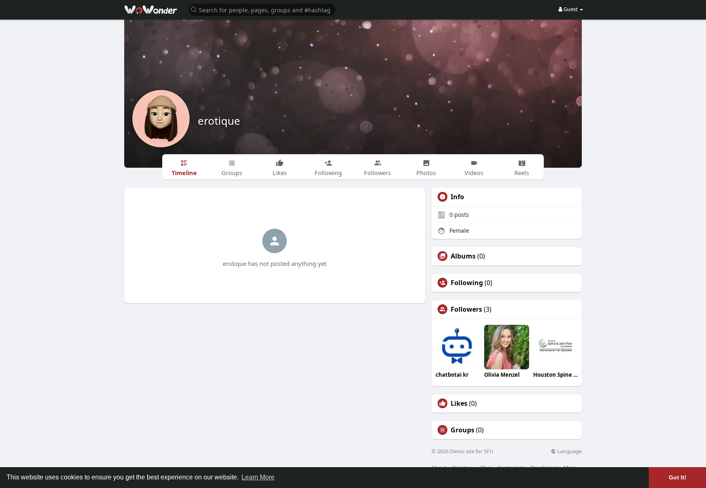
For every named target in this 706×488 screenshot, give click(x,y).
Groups (462, 430)
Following (467, 282)
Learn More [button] (258, 477)
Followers (466, 309)
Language (569, 451)
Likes (459, 403)
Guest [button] (570, 9)
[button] (261, 9)
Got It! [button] (677, 477)
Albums (463, 256)
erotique (219, 120)
